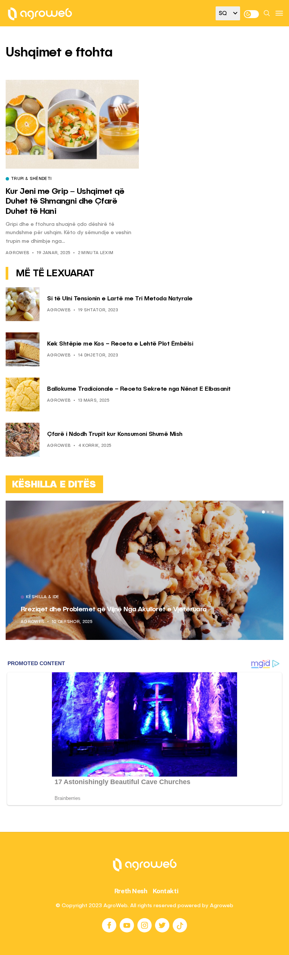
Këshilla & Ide (42, 597)
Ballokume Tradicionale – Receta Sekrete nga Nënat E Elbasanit (139, 389)
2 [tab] (268, 512)
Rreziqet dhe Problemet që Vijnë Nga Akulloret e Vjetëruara (113, 609)
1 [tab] (263, 511)
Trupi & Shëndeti (31, 179)
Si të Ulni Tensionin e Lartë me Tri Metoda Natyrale (120, 299)
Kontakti (166, 891)
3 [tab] (272, 512)
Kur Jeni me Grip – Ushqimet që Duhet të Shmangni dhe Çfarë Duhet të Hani (65, 201)
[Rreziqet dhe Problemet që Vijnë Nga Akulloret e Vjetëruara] (144, 570)
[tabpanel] (144, 570)
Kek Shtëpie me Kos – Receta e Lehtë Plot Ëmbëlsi (120, 344)
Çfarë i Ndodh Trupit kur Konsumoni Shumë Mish (115, 434)
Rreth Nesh (131, 891)
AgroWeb (17, 253)
